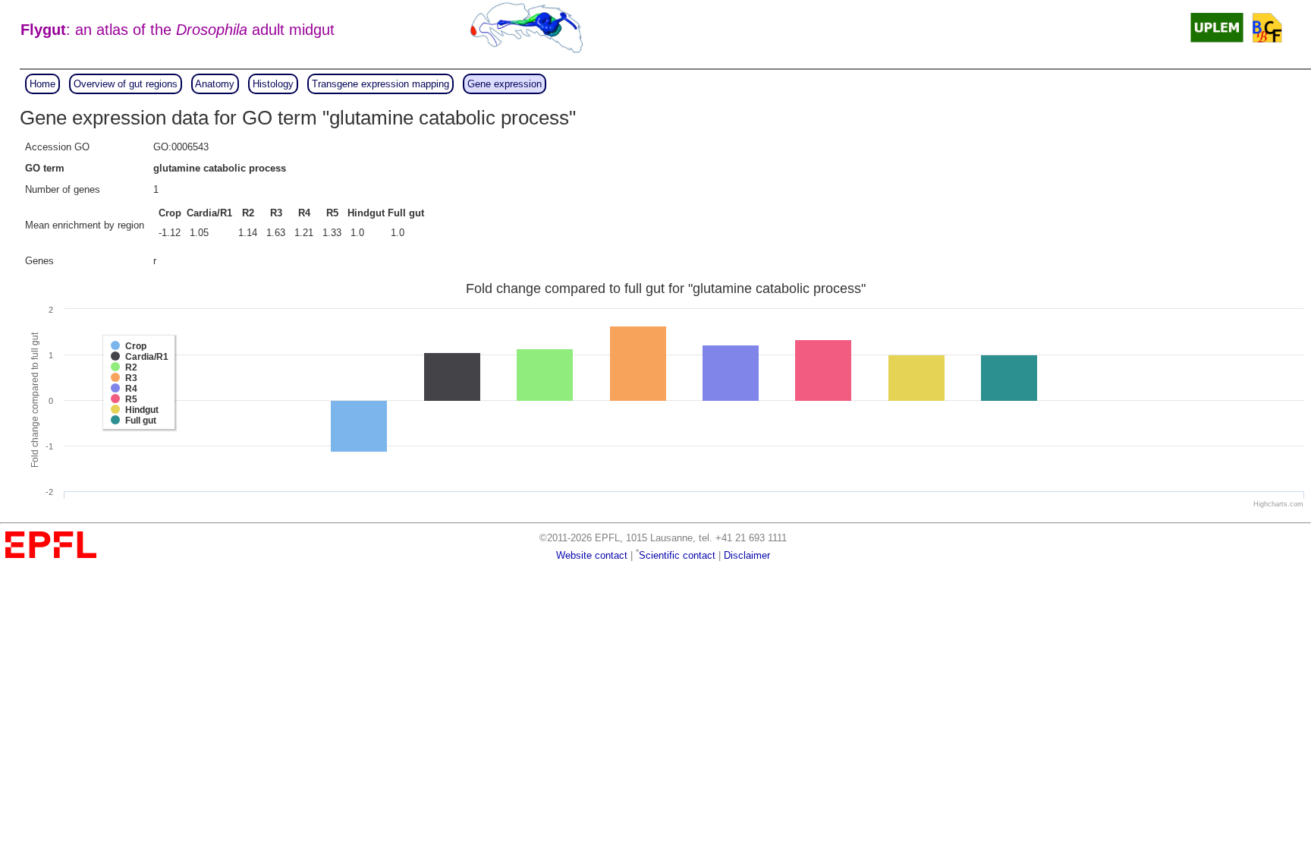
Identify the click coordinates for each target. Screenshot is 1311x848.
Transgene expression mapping (380, 84)
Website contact (591, 555)
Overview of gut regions (126, 84)
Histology (273, 84)
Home (42, 84)
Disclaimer (747, 555)
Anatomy (214, 84)
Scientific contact (677, 555)
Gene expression (504, 84)
